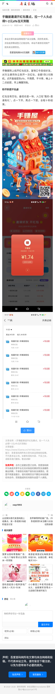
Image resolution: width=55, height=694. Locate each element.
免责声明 (17, 674)
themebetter (41, 687)
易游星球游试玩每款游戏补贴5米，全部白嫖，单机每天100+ (40, 557)
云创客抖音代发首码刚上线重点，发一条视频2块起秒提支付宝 (14, 521)
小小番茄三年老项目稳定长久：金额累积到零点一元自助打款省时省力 (40, 587)
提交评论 (45, 624)
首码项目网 (27, 3)
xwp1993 (17, 505)
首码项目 (26, 10)
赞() (36, 25)
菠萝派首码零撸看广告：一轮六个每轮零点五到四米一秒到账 (14, 557)
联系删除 (38, 674)
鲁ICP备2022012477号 (27, 689)
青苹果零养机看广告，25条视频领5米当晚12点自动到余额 (41, 521)
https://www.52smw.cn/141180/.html (22, 449)
